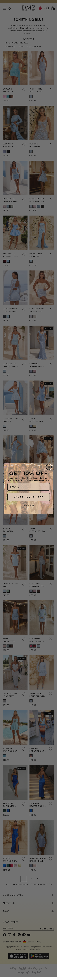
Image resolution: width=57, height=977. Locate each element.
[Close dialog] (49, 467)
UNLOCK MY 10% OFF (28, 497)
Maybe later (28, 505)
